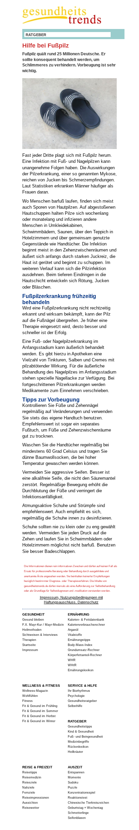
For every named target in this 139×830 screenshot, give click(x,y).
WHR (72, 660)
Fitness (27, 701)
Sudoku (73, 782)
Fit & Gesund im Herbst (39, 716)
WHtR (72, 665)
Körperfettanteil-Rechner (85, 655)
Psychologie (76, 696)
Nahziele (28, 787)
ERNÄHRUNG (78, 614)
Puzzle (72, 787)
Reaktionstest (77, 797)
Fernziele (28, 792)
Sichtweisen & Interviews (40, 634)
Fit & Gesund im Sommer (40, 711)
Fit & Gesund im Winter (38, 721)
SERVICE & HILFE (82, 685)
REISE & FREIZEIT (37, 767)
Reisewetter (30, 807)
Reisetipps (29, 772)
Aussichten (30, 802)
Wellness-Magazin (35, 690)
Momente (74, 777)
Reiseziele (29, 782)
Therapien (29, 640)
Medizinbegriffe (78, 741)
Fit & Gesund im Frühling (39, 706)
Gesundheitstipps (80, 726)
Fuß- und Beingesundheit (85, 736)
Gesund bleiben (33, 619)
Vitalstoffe (75, 634)
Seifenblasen (77, 818)
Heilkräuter (75, 751)
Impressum (30, 650)
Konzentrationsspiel (81, 792)
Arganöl (73, 629)
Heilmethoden (31, 629)
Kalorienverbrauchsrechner (86, 624)
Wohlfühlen (30, 696)
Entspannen (76, 772)
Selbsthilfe (75, 706)
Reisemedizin (31, 777)
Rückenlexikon (78, 746)
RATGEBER (36, 35)
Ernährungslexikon (80, 670)
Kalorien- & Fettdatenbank (86, 619)
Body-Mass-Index (80, 645)
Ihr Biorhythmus (79, 690)
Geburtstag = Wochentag (85, 807)
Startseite (29, 645)
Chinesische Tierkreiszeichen (88, 802)
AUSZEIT (75, 767)
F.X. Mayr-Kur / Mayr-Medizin (43, 624)
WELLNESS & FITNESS (41, 685)
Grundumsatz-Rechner (84, 650)
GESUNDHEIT (33, 614)
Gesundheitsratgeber (82, 701)
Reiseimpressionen (35, 797)
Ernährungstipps (79, 640)
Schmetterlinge (78, 812)
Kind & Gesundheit (81, 731)
